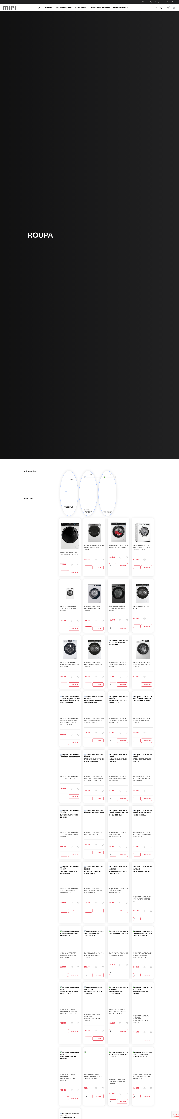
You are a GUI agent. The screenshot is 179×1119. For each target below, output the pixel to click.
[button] (39, 8)
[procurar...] (157, 8)
